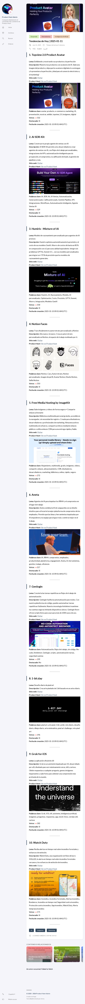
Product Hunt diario (9, 17)
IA (31, 930)
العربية (45, 49)
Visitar (40, 78)
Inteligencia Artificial (61, 36)
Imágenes (40, 930)
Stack (31, 999)
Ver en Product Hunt (49, 81)
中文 (34, 49)
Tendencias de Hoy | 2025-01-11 (46, 41)
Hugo (34, 996)
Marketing (51, 930)
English (39, 49)
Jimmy (42, 999)
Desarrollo (34, 36)
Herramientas (46, 36)
